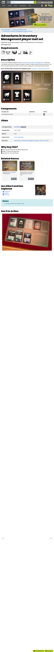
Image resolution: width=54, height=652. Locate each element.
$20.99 (31, 178)
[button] (4, 5)
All (8, 2)
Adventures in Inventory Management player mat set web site (31, 140)
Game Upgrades (5, 29)
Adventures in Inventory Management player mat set (17, 31)
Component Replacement (19, 29)
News (15, 5)
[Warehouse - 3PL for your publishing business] (45, 2)
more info (6, 195)
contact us (7, 191)
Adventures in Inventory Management (33, 62)
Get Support (49, 651)
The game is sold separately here (40, 68)
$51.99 (14, 178)
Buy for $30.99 (41, 25)
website (6, 193)
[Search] (35, 2)
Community (22, 5)
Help (30, 5)
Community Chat (39, 651)
